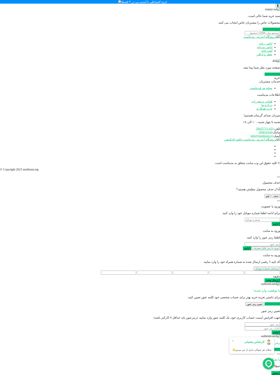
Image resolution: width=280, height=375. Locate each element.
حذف (275, 196)
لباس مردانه (264, 47)
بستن (275, 373)
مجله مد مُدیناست (261, 88)
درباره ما (266, 105)
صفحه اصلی (272, 74)
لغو (267, 196)
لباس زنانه (265, 43)
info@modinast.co (262, 136)
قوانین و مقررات (261, 101)
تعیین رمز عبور (254, 304)
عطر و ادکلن (264, 54)
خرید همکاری (264, 108)
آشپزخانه (266, 50)
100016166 (265, 132)
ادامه (275, 223)
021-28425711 (265, 128)
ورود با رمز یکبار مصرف (266, 248)
